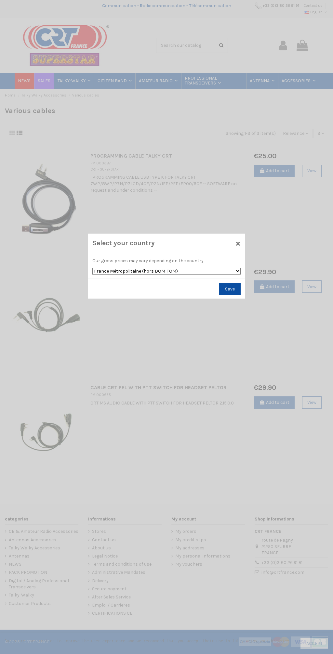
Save (230, 289)
